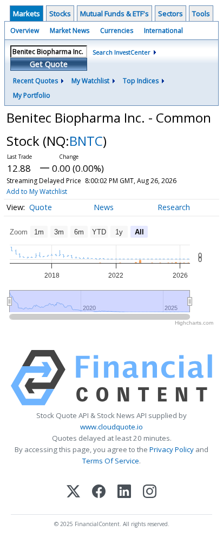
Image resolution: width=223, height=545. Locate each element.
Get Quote (49, 64)
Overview (24, 30)
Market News (69, 30)
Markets (26, 13)
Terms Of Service (110, 461)
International (163, 30)
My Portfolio (31, 95)
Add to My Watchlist (36, 191)
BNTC (86, 141)
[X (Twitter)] (73, 492)
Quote (40, 207)
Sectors (170, 13)
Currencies (116, 30)
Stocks (60, 13)
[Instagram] (150, 492)
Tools (201, 13)
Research (174, 207)
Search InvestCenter (121, 52)
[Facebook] (99, 492)
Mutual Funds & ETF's (114, 13)
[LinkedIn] (124, 492)
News (104, 207)
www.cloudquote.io (111, 427)
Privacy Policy (171, 449)
